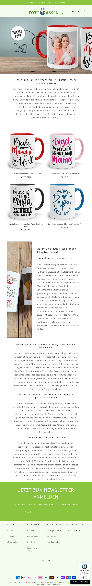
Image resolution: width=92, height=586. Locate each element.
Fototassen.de (20, 582)
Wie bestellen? (33, 536)
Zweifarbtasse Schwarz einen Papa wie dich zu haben (26, 225)
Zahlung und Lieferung (32, 549)
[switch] (84, 577)
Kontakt (10, 530)
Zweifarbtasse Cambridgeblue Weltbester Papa (65, 224)
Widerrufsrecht (64, 582)
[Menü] (88, 563)
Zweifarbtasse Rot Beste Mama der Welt (26, 174)
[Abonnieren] (67, 512)
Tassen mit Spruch (74, 530)
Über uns (30, 530)
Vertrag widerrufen (80, 582)
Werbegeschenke (53, 530)
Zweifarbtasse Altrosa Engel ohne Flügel (66, 174)
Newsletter (31, 542)
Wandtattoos (51, 536)
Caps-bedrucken (53, 542)
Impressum (56, 585)
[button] (6, 11)
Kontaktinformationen (42, 585)
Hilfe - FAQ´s (12, 536)
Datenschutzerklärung (48, 582)
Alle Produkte (12, 542)
